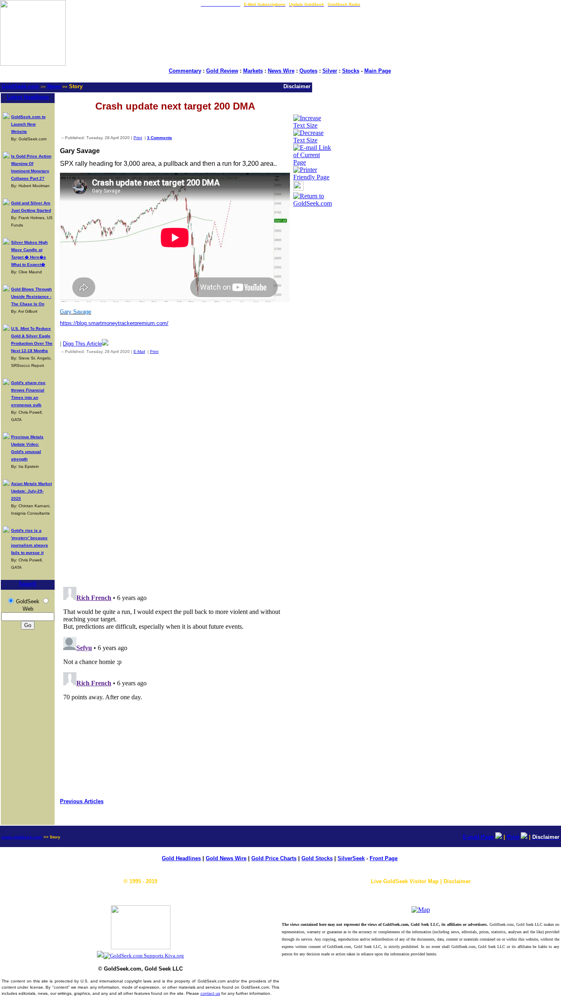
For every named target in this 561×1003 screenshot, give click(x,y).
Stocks (350, 71)
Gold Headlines (181, 858)
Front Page (384, 858)
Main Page (377, 71)
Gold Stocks (317, 858)
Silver (329, 71)
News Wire (281, 71)
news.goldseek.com (22, 837)
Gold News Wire (226, 858)
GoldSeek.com (20, 86)
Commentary (185, 71)
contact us (210, 993)
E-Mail (139, 351)
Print (137, 137)
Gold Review (222, 71)
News (54, 86)
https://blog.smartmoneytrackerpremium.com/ (114, 323)
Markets (253, 71)
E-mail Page (478, 837)
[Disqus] (175, 468)
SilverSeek (351, 858)
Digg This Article (82, 344)
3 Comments (159, 137)
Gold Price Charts (274, 858)
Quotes (308, 71)
